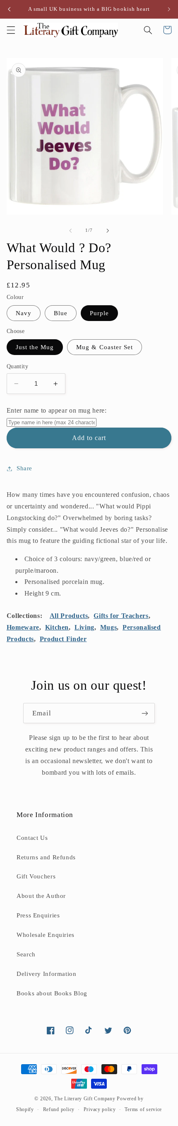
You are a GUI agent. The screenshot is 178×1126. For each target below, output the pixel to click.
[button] (10, 29)
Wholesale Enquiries (46, 934)
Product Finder (63, 638)
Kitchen (57, 627)
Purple (99, 313)
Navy (23, 313)
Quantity (17, 366)
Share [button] (24, 468)
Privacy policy (100, 1109)
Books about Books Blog (52, 993)
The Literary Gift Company (84, 1098)
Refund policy (59, 1109)
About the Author (41, 896)
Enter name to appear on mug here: (57, 410)
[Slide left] (70, 230)
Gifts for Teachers (121, 615)
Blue (60, 313)
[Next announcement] (169, 9)
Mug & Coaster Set (104, 347)
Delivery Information (47, 973)
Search (26, 954)
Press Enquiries (38, 915)
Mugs (108, 627)
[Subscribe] (144, 713)
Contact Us (32, 837)
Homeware (23, 627)
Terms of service (143, 1109)
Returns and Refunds (46, 857)
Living (84, 627)
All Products (69, 615)
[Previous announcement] (9, 9)
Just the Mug (35, 347)
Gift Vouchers (36, 876)
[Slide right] (108, 230)
